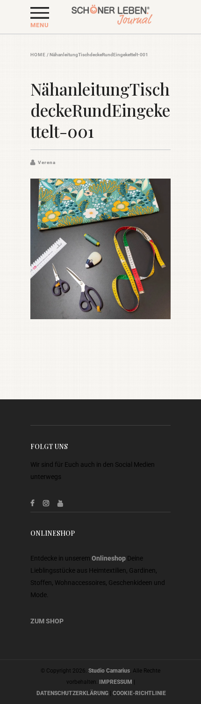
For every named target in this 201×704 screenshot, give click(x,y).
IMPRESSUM (115, 682)
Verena (47, 162)
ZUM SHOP (47, 621)
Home (38, 54)
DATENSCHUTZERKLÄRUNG (72, 693)
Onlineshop (109, 558)
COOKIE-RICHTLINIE (139, 693)
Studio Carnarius (109, 670)
